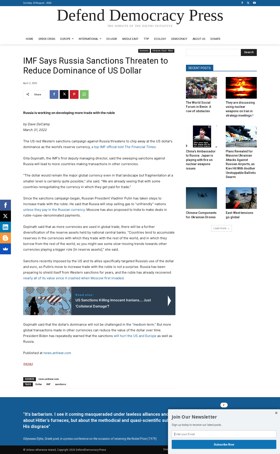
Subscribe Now (224, 444)
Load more (220, 228)
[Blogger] (5, 237)
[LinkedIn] (5, 227)
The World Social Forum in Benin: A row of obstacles (198, 107)
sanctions (60, 384)
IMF (48, 384)
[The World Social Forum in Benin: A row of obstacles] (201, 88)
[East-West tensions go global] (241, 198)
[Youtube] (254, 3)
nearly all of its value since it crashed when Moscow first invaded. (73, 278)
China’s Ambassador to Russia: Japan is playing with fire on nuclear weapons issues (201, 160)
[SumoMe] (5, 248)
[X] (248, 3)
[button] (224, 417)
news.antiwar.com (57, 353)
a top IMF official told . (124, 147)
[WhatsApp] (84, 94)
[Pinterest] (74, 94)
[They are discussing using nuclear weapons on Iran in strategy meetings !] (241, 88)
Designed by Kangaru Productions (40, 30)
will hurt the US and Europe (135, 336)
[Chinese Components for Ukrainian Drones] (201, 198)
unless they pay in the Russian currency (54, 210)
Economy (144, 50)
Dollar (38, 384)
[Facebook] (242, 3)
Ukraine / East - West (162, 50)
